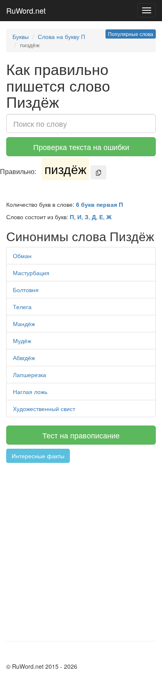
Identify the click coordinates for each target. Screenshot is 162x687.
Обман (22, 256)
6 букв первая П (99, 204)
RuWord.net (26, 10)
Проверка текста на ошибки (81, 146)
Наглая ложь (30, 391)
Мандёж (24, 323)
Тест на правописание (81, 435)
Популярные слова (130, 33)
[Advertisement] (81, 548)
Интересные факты (38, 456)
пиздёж (65, 169)
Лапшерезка (29, 374)
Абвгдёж (24, 357)
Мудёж (22, 340)
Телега (22, 306)
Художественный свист (44, 408)
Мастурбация (31, 273)
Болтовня (26, 289)
